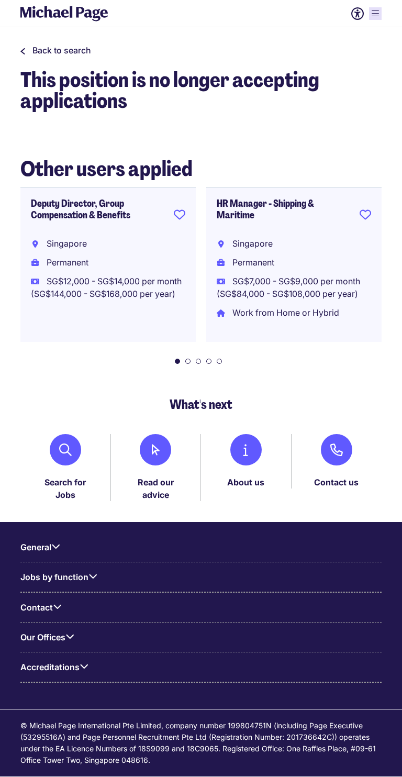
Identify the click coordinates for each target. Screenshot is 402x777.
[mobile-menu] (375, 13)
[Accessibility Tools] (357, 13)
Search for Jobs (65, 488)
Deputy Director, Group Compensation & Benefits (80, 209)
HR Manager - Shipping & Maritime (265, 209)
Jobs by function (54, 577)
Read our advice (156, 488)
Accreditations (50, 667)
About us (245, 482)
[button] (55, 50)
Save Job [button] (179, 216)
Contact (36, 607)
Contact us (336, 482)
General (35, 547)
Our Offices (42, 637)
